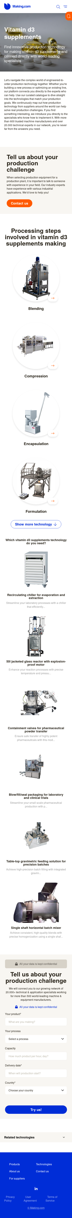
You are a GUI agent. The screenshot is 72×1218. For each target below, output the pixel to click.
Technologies (44, 1164)
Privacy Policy (9, 1198)
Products (14, 1164)
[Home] (17, 6)
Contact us (19, 203)
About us (14, 1171)
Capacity (10, 1048)
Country (10, 1082)
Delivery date (13, 1065)
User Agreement (30, 1198)
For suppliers (17, 1178)
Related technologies (19, 1137)
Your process (13, 1031)
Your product (13, 1014)
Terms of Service (51, 1198)
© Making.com (36, 1208)
